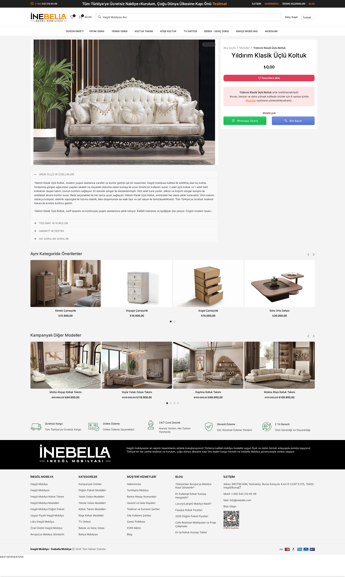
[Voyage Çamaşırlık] (137, 283)
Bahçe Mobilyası (88, 534)
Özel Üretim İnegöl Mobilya (46, 527)
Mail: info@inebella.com (237, 500)
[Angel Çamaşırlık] (208, 283)
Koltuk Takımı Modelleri (92, 509)
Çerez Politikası (136, 521)
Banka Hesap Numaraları (141, 496)
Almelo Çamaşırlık (65, 310)
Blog (129, 534)
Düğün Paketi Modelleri (92, 490)
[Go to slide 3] (174, 403)
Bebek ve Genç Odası (91, 527)
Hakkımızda (134, 484)
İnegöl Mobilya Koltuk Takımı (47, 496)
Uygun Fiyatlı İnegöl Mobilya (47, 515)
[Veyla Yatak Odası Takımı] (137, 365)
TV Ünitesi (85, 521)
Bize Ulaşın (229, 506)
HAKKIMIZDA (272, 3)
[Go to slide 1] (171, 321)
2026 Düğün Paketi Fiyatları (191, 516)
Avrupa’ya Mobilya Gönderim (47, 534)
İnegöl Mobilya (39, 484)
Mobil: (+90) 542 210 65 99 (239, 493)
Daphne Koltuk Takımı (208, 392)
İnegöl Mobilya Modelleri (44, 502)
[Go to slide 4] (178, 403)
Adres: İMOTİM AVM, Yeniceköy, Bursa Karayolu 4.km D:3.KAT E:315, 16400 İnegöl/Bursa (268, 485)
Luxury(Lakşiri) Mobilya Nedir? (193, 503)
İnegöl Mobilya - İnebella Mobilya (50, 549)
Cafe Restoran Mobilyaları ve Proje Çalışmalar (195, 524)
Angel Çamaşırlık (208, 310)
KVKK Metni (134, 527)
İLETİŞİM (256, 3)
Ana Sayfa (229, 47)
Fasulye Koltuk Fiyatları (188, 509)
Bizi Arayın (295, 120)
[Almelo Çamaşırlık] (65, 283)
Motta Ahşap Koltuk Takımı (65, 392)
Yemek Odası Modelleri (92, 502)
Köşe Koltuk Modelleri (91, 515)
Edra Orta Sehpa (279, 310)
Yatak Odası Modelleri (91, 496)
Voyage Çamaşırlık (137, 310)
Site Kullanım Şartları (139, 515)
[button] (308, 254)
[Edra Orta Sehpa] (279, 283)
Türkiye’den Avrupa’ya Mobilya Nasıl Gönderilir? (193, 485)
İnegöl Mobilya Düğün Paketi (47, 509)
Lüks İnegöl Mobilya (42, 521)
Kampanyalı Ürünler (90, 484)
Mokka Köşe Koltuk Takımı (279, 392)
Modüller (244, 47)
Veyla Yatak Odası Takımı (137, 392)
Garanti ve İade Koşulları (141, 502)
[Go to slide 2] (174, 321)
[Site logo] (48, 16)
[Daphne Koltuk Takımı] (208, 365)
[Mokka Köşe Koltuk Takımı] (279, 365)
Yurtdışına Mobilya (138, 490)
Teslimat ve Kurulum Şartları (143, 509)
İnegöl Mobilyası (39, 490)
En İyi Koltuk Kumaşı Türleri (191, 532)
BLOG (312, 3)
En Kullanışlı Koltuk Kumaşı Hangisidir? (190, 495)
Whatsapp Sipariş (247, 120)
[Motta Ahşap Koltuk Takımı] (65, 365)
